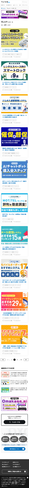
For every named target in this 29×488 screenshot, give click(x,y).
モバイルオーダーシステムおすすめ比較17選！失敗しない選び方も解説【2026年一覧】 (14, 281)
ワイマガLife (15, 464)
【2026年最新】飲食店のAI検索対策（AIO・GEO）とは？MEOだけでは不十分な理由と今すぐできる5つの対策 (18, 374)
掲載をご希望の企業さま (14, 471)
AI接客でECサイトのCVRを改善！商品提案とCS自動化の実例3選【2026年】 (18, 389)
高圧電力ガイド (5, 466)
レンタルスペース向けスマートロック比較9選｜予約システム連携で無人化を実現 (14, 83)
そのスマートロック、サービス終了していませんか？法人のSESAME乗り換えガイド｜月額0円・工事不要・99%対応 (19, 382)
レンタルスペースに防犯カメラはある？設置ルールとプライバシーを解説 (14, 50)
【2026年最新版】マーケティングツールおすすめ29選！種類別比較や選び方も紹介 (14, 314)
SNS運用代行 (9, 5)
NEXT (26, 359)
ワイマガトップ (5, 462)
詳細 (23, 484)
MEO (20, 5)
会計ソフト (15, 5)
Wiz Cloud (4, 464)
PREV (3, 359)
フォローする (16, 422)
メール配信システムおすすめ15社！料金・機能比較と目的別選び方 (14, 248)
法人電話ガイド (16, 466)
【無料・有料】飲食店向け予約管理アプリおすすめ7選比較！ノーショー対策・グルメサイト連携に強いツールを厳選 (14, 347)
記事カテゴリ (16, 462)
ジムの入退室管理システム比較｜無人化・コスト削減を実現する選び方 (14, 116)
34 (21, 359)
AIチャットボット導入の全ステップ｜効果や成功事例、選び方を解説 (14, 182)
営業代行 (3, 5)
